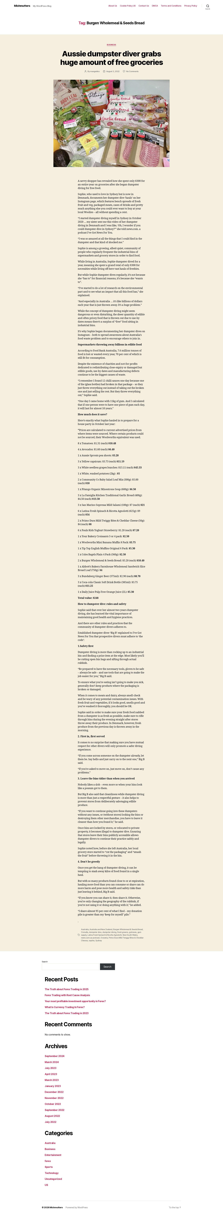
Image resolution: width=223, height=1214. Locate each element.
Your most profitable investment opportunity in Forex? (75, 1001)
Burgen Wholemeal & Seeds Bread (128, 929)
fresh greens (122, 932)
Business (111, 45)
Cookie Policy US (128, 6)
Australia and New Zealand (101, 929)
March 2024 (52, 1062)
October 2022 (53, 1104)
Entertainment (53, 1155)
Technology (51, 1173)
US (46, 1185)
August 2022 (52, 1116)
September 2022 (54, 1110)
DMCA (155, 6)
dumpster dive (95, 932)
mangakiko (95, 71)
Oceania (104, 938)
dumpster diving (109, 932)
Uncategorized (53, 1179)
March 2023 (52, 1080)
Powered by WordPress (77, 1207)
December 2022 (54, 1092)
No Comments (132, 71)
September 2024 (54, 1056)
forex (48, 1161)
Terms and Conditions (171, 6)
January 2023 (53, 1086)
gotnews (132, 932)
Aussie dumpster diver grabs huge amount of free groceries (111, 58)
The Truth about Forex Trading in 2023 (67, 1013)
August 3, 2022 (113, 71)
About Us (112, 6)
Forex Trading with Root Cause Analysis (67, 995)
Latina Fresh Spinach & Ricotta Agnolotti (105, 935)
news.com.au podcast (90, 938)
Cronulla (84, 932)
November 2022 (54, 1098)
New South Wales (130, 935)
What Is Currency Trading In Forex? (65, 1007)
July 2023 (50, 1068)
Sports (49, 1167)
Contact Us (144, 6)
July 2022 (50, 1122)
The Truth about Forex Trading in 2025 (67, 989)
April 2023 (51, 1074)
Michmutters (22, 5)
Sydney (98, 940)
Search (45, 962)
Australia (85, 929)
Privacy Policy (190, 6)
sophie (91, 940)
